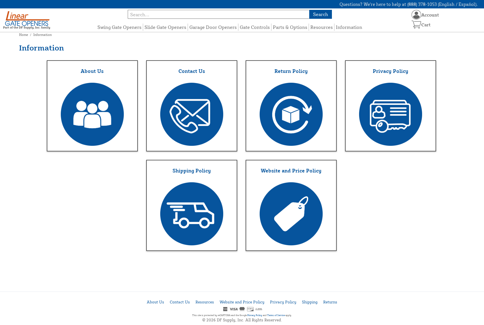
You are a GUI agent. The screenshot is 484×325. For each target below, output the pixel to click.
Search (320, 14)
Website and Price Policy (242, 301)
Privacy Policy (283, 301)
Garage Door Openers (213, 27)
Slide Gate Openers (165, 27)
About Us (155, 301)
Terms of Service (276, 315)
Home (23, 35)
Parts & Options (290, 27)
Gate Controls (255, 27)
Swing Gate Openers (119, 27)
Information (349, 27)
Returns (330, 301)
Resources (321, 27)
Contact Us (180, 301)
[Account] (416, 15)
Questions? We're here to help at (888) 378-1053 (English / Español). (408, 4)
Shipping (310, 301)
